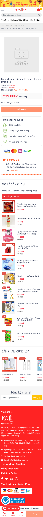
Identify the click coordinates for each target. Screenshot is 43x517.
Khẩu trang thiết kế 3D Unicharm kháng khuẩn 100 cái (27, 262)
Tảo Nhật (5, 20)
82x (31, 20)
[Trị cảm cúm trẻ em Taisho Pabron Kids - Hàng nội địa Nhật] (8, 321)
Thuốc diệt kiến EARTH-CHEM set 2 (28, 333)
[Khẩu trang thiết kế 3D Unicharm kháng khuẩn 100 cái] (8, 264)
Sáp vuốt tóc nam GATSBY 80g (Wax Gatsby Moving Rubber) (27, 233)
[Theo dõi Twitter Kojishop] (6, 479)
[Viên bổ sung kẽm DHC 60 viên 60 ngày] (8, 307)
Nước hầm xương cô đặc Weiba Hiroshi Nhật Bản (27, 247)
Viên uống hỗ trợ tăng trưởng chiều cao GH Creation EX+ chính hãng (28, 290)
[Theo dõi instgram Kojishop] (16, 479)
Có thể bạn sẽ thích (11, 196)
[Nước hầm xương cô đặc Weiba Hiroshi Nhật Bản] (8, 249)
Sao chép (14, 170)
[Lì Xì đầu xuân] (21, 3)
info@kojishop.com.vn (19, 460)
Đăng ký (36, 397)
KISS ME (12, 85)
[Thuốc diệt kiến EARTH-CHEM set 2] (8, 336)
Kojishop (21, 508)
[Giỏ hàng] (38, 9)
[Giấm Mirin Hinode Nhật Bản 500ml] (8, 221)
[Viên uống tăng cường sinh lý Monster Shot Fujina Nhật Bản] (8, 206)
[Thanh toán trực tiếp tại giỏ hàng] (16, 491)
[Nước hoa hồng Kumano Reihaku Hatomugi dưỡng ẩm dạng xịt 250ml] (9, 364)
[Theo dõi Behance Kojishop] (11, 479)
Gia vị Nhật (23, 20)
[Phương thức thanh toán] (17, 151)
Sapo (37, 508)
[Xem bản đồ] (27, 452)
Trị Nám (37, 20)
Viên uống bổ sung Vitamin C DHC (28, 276)
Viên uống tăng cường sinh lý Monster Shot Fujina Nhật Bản (26, 205)
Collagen (14, 20)
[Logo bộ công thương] (13, 500)
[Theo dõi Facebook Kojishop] (2, 479)
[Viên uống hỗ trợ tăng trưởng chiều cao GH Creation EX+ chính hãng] (8, 292)
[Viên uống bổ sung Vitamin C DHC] (8, 278)
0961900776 (20, 456)
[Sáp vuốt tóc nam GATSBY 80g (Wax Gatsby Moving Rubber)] (8, 235)
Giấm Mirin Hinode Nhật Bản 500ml (28, 218)
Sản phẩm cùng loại (16, 351)
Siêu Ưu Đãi (12, 160)
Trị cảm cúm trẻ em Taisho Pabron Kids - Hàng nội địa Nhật (28, 319)
